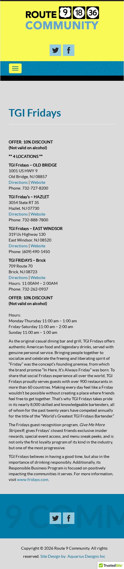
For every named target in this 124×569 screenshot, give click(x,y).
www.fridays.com (32, 479)
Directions (18, 182)
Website (38, 182)
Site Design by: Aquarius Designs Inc (72, 556)
